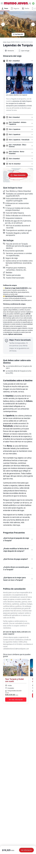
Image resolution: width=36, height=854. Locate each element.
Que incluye (25, 51)
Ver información (26, 850)
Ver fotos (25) (19, 34)
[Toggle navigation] (2, 3)
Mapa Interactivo (19, 175)
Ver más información (16, 700)
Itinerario (11, 51)
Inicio (4, 42)
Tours (8, 42)
